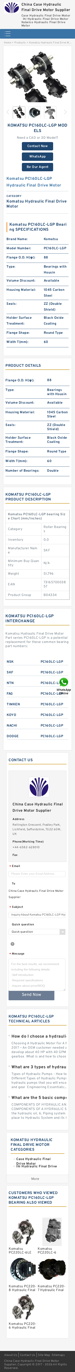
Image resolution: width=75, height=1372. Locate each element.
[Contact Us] (64, 686)
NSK (10, 662)
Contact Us (27, 1355)
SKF (10, 672)
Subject (16, 907)
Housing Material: (21, 290)
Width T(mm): (17, 342)
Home (7, 42)
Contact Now (37, 146)
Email (14, 866)
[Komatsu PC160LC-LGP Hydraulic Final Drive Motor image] (37, 82)
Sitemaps (58, 1355)
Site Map (44, 1355)
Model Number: (18, 248)
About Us (10, 1355)
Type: (10, 267)
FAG (10, 694)
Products (20, 42)
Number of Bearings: (22, 471)
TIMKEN (13, 704)
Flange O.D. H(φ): (20, 258)
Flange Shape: (18, 333)
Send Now (31, 995)
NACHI (12, 726)
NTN (10, 683)
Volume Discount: (20, 281)
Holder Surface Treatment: (19, 321)
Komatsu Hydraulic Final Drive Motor (52, 42)
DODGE (13, 736)
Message (17, 954)
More (35, 1179)
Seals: (11, 304)
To (13, 884)
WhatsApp (37, 157)
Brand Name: (17, 239)
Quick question (23, 924)
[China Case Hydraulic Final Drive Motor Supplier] (11, 6)
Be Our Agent (38, 167)
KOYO (11, 715)
